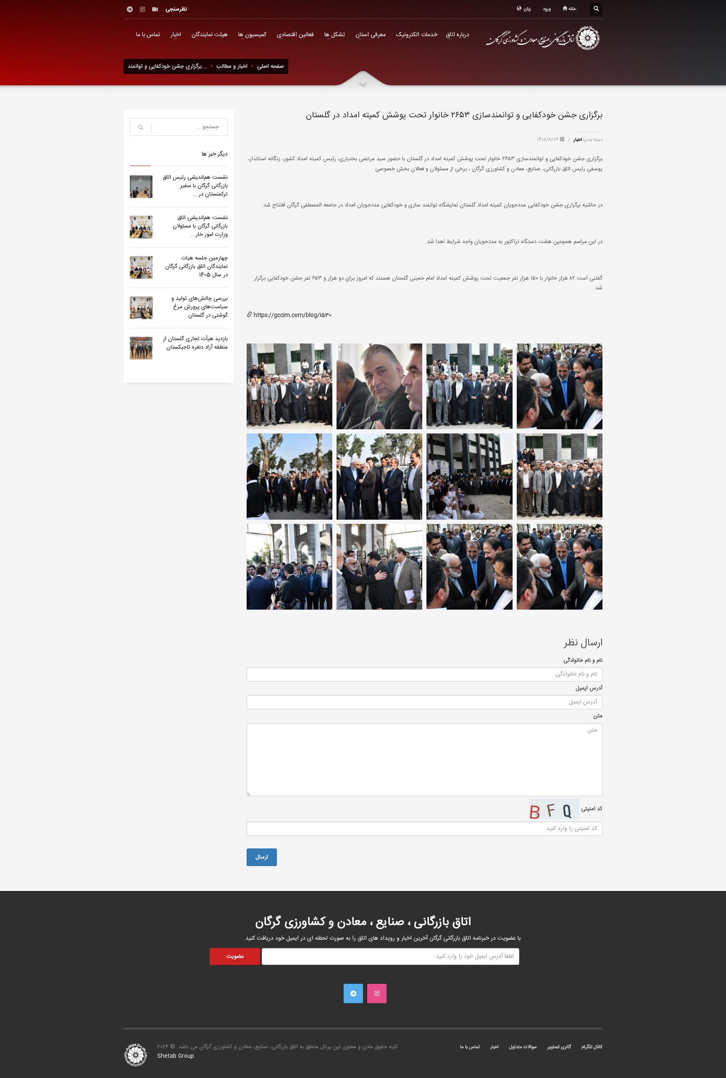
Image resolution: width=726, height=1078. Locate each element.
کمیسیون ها (252, 35)
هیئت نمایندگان (210, 35)
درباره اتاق (457, 35)
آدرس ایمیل (589, 688)
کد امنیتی (590, 809)
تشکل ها (334, 35)
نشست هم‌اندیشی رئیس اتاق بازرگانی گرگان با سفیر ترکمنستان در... (195, 186)
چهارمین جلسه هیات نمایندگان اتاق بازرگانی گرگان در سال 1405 (196, 267)
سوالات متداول (523, 1047)
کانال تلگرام (591, 1047)
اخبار (176, 35)
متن (597, 716)
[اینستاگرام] (142, 9)
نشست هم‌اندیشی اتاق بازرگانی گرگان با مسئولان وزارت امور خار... (200, 226)
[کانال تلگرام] (130, 9)
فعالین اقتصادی (295, 35)
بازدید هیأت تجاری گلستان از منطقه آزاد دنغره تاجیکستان (195, 343)
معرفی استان (370, 35)
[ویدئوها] (155, 9)
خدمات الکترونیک (416, 35)
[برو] (141, 127)
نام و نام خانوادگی (582, 660)
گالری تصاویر (559, 1047)
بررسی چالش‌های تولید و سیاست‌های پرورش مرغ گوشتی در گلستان (199, 307)
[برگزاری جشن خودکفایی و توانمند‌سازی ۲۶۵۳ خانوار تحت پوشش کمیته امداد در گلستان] (560, 386)
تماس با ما (148, 35)
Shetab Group (175, 1056)
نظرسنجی (176, 9)
